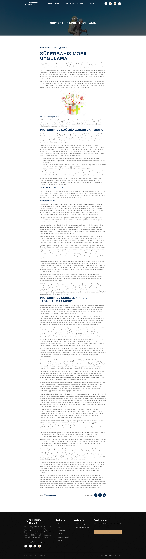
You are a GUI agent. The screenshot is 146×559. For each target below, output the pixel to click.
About (57, 3)
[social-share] (96, 495)
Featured (80, 3)
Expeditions (69, 3)
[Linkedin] (119, 3)
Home (50, 3)
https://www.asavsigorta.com (49, 117)
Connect (92, 3)
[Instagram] (115, 3)
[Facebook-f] (106, 3)
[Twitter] (110, 3)
